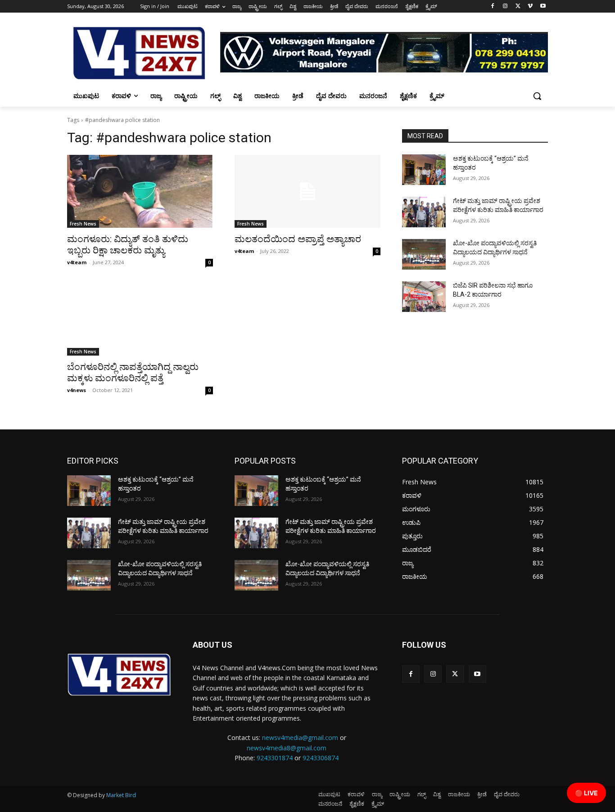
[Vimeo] (530, 6)
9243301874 (275, 757)
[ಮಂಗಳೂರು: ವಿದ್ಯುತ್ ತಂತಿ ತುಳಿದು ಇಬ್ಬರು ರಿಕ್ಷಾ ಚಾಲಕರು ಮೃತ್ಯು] (140, 191)
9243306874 (321, 757)
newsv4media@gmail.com (300, 737)
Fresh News (83, 224)
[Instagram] (505, 6)
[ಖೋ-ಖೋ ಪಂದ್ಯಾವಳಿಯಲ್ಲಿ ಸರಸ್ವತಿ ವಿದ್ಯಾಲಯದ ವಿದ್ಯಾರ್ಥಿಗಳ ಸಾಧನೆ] (424, 254)
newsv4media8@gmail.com (286, 748)
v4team (76, 262)
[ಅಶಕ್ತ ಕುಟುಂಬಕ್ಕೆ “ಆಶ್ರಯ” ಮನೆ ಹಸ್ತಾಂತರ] (424, 169)
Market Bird (121, 795)
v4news (76, 390)
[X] (518, 6)
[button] (537, 96)
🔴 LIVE (586, 793)
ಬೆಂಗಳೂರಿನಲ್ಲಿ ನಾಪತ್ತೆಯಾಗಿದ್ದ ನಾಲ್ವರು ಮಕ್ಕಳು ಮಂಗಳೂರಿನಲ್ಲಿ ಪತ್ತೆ (133, 372)
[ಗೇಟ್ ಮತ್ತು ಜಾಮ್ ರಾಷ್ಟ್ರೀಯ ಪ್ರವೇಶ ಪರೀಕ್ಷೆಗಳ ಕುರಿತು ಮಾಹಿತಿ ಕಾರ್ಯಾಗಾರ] (424, 212)
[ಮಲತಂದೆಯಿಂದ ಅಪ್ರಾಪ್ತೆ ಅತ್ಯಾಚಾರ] (307, 191)
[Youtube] (543, 6)
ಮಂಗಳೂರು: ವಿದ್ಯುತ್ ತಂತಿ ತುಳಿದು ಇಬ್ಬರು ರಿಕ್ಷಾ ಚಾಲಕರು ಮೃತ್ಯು (127, 245)
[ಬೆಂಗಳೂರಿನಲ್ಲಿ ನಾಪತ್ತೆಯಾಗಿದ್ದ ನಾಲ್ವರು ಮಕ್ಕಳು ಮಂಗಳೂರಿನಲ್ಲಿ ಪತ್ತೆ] (140, 319)
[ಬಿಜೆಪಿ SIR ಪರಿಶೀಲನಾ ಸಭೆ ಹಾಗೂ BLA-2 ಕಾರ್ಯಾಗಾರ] (424, 296)
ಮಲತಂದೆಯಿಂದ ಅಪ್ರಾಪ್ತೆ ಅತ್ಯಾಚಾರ (298, 239)
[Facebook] (493, 6)
